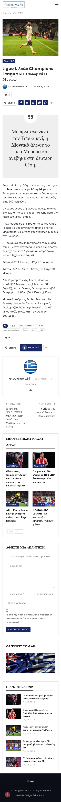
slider (40, 326)
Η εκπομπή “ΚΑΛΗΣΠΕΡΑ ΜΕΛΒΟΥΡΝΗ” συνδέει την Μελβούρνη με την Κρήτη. (15, 417)
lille (21, 326)
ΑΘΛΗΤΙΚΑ (9, 61)
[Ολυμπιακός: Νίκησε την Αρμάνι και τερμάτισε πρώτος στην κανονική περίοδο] (17, 460)
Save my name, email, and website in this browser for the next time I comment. (29, 618)
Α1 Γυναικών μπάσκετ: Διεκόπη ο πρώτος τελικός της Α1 (38, 759)
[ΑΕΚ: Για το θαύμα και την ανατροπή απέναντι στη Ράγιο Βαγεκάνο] (17, 498)
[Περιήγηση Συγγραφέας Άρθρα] (30, 367)
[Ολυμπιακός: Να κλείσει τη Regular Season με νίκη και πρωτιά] (44, 460)
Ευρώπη (25, 330)
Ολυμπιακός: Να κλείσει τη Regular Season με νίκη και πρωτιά (38, 713)
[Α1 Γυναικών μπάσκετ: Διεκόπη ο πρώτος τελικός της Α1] (13, 762)
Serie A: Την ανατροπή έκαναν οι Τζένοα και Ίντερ (44, 412)
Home (30, 781)
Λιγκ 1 (34, 330)
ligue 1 (13, 326)
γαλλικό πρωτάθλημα (11, 330)
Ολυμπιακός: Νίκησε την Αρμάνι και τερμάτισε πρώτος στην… (38, 697)
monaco (31, 326)
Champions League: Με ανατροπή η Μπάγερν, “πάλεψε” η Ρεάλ (39, 744)
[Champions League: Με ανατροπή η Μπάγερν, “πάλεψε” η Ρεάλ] (44, 498)
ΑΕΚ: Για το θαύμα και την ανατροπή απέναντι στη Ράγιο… (37, 728)
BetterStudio (39, 795)
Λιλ (41, 330)
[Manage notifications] (7, 794)
